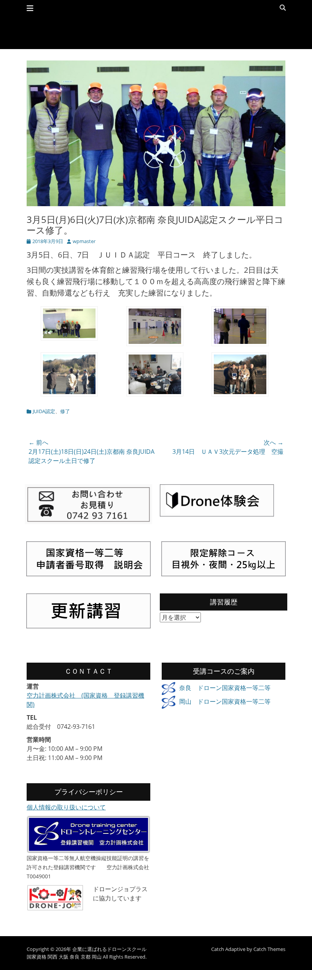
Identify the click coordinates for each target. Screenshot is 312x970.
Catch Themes (269, 949)
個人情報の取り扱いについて (66, 807)
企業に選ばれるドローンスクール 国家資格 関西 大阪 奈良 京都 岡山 (86, 953)
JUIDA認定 (44, 411)
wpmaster (84, 241)
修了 (65, 411)
